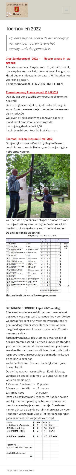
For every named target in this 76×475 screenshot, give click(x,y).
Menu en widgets (66, 13)
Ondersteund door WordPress (20, 470)
